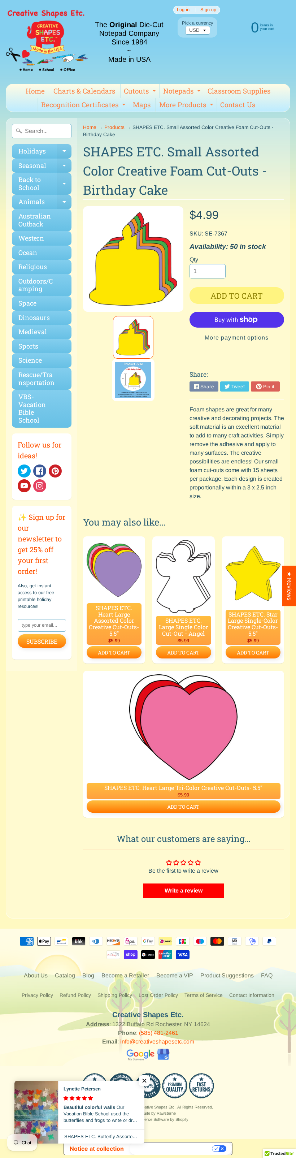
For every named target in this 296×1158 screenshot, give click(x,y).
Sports (28, 346)
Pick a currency (197, 23)
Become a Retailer (125, 975)
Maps (142, 104)
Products (114, 127)
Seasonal (44, 167)
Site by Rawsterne (160, 1113)
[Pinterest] (55, 471)
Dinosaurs (34, 317)
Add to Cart (114, 652)
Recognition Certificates (84, 106)
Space (27, 303)
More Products (187, 106)
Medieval (32, 331)
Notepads (183, 92)
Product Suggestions (227, 975)
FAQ (267, 975)
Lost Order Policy (158, 995)
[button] (144, 1080)
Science (30, 360)
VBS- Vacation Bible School (32, 408)
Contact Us (237, 104)
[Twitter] (24, 471)
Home (35, 90)
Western (31, 238)
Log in (183, 10)
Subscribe (41, 641)
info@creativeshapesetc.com (157, 1041)
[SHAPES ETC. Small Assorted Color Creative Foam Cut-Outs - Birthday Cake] (133, 337)
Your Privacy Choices (171, 1148)
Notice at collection (97, 1148)
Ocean (27, 252)
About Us (36, 975)
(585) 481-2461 (158, 1033)
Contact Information (251, 995)
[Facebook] (39, 471)
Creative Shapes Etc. (156, 1107)
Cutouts (141, 92)
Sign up (208, 10)
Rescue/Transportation (36, 378)
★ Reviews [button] (289, 585)
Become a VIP (174, 975)
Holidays (44, 153)
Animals (44, 203)
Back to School (44, 184)
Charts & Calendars (84, 90)
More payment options (237, 337)
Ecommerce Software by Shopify (159, 1119)
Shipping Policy (114, 995)
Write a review (184, 890)
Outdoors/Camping (35, 285)
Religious (32, 266)
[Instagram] (39, 485)
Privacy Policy (37, 995)
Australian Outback (34, 220)
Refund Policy (75, 995)
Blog (88, 975)
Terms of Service (203, 995)
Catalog (65, 975)
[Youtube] (24, 485)
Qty (194, 259)
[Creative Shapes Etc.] (47, 42)
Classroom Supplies (239, 90)
